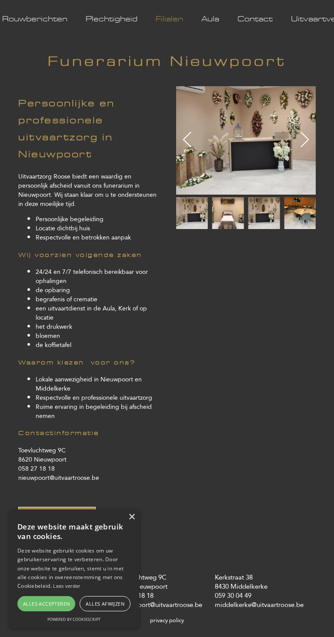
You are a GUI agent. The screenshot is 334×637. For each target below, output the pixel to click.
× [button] (131, 517)
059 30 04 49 (233, 595)
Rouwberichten (34, 19)
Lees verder (66, 586)
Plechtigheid (111, 19)
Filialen (169, 19)
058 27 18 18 (36, 468)
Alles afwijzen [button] (105, 603)
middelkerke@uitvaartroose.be (259, 604)
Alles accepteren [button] (46, 603)
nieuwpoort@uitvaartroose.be (58, 477)
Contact (255, 19)
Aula (210, 19)
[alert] (74, 568)
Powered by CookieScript (73, 619)
